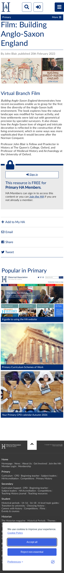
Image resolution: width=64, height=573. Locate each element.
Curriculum (7, 476)
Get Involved (40, 463)
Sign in (33, 174)
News (17, 463)
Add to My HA (15, 222)
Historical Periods (36, 521)
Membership (24, 466)
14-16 (24, 503)
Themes (51, 521)
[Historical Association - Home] (11, 448)
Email (9, 232)
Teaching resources (38, 493)
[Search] (26, 7)
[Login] (38, 7)
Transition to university (13, 506)
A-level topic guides (48, 503)
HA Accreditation (10, 478)
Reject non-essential (32, 552)
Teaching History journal (14, 493)
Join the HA (36, 196)
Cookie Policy (15, 533)
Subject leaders (49, 476)
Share (9, 242)
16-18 (33, 503)
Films (42, 508)
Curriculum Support (11, 488)
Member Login (9, 466)
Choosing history (35, 506)
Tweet (9, 252)
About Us (27, 463)
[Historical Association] (6, 7)
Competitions (27, 478)
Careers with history (12, 508)
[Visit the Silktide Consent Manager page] (53, 562)
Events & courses (10, 511)
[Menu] (59, 7)
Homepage (7, 463)
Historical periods (11, 503)
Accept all (32, 542)
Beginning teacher (30, 476)
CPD (16, 476)
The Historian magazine (13, 521)
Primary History (44, 478)
